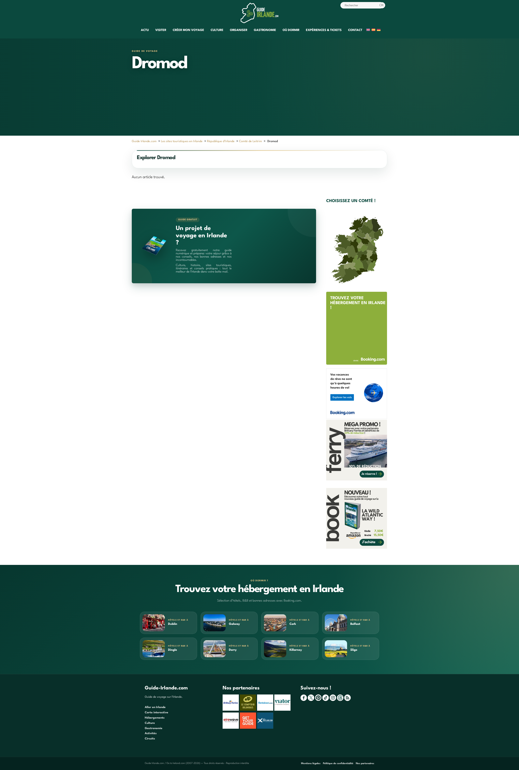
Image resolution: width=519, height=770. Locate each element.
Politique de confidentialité (338, 763)
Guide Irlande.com (144, 141)
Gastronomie (265, 30)
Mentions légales (311, 763)
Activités (151, 733)
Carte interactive (156, 712)
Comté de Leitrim (250, 141)
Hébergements (155, 717)
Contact (355, 30)
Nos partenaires (365, 763)
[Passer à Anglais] (368, 30)
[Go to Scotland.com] (265, 727)
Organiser (238, 30)
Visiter (160, 30)
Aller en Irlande (155, 707)
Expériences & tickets (324, 30)
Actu (145, 30)
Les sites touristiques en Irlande (182, 141)
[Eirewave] (231, 727)
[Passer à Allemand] (378, 30)
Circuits (150, 738)
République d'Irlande (221, 141)
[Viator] (283, 709)
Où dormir (291, 30)
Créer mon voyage (188, 30)
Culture (217, 30)
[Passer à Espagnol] (373, 30)
